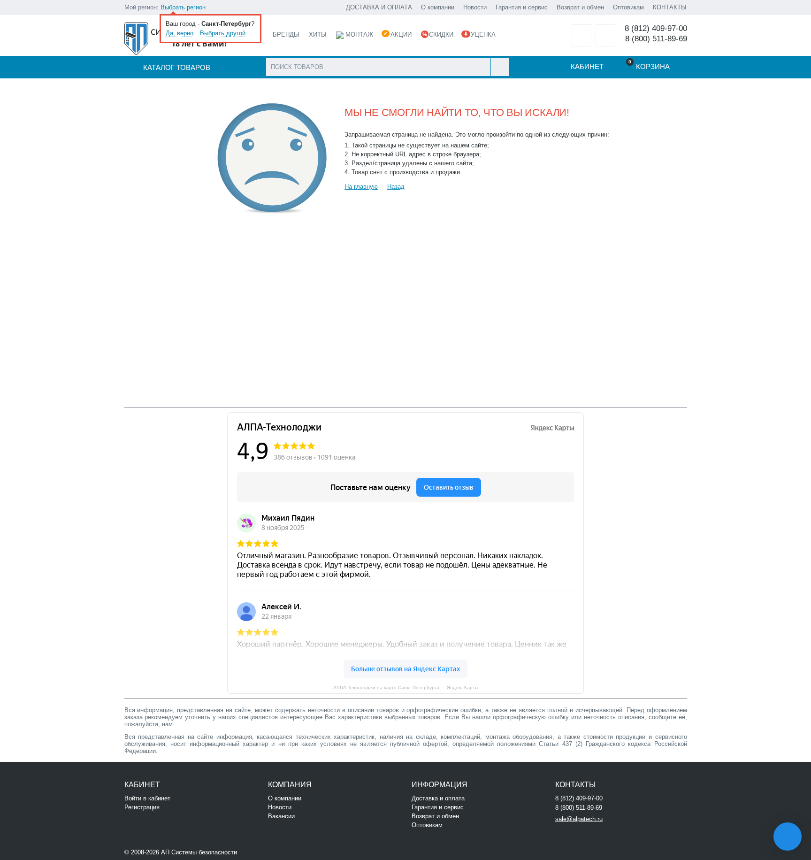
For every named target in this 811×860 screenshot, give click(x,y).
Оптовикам (628, 7)
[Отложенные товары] (581, 35)
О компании (437, 7)
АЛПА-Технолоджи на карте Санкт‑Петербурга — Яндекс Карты (405, 687)
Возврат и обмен (580, 7)
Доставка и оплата (438, 798)
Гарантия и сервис (522, 7)
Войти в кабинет (147, 798)
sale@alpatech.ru (579, 818)
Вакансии (281, 816)
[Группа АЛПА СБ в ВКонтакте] (267, 851)
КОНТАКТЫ (670, 7)
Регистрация (142, 807)
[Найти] (499, 67)
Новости (475, 7)
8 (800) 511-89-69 (656, 39)
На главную (361, 186)
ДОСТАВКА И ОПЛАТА (379, 7)
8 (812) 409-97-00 (656, 28)
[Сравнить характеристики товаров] (605, 35)
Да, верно (179, 33)
